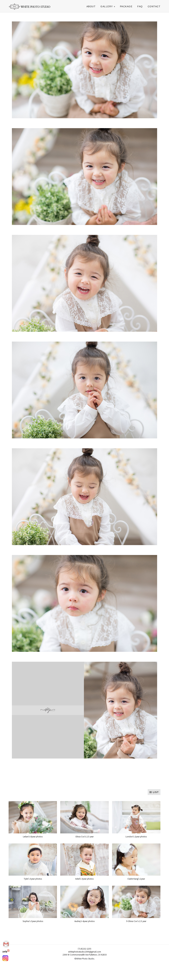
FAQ (140, 6)
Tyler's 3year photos (33, 878)
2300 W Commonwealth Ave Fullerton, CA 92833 (85, 954)
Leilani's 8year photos (33, 836)
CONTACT (154, 6)
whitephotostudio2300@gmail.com (84, 951)
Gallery (107, 6)
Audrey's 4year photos (84, 921)
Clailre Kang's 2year (136, 878)
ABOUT (91, 6)
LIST (155, 792)
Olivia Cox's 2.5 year (84, 836)
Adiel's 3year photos (84, 878)
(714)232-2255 (84, 948)
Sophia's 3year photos (33, 921)
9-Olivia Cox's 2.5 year (136, 921)
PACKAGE (126, 6)
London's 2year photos (136, 836)
